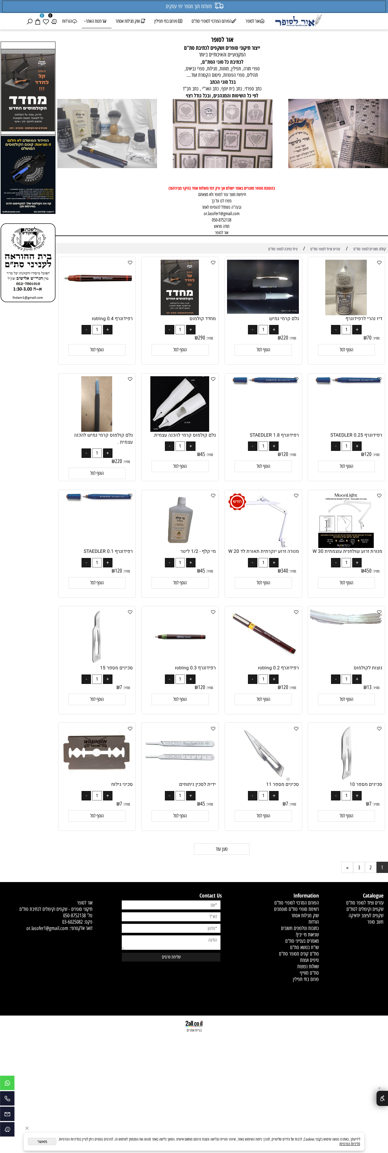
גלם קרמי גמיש (284, 318)
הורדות (67, 21)
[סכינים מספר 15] (97, 662)
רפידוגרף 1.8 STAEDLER (274, 435)
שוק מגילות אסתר (127, 21)
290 (201, 337)
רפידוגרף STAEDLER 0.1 (108, 551)
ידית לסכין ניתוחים (197, 784)
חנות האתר (94, 21)
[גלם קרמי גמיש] (263, 312)
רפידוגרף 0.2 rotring (278, 667)
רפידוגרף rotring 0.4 (112, 318)
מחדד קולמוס (202, 318)
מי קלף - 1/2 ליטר (198, 551)
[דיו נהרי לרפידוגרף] (346, 313)
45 (202, 454)
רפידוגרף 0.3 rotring (195, 667)
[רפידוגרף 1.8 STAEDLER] (263, 383)
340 (284, 570)
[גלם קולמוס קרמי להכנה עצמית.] (179, 430)
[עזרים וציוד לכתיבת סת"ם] (107, 134)
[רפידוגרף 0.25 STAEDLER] (346, 383)
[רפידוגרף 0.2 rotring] (263, 655)
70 (369, 337)
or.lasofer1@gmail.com (221, 213)
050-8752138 (74, 915)
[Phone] (7, 1100)
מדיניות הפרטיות (350, 1143)
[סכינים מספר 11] (263, 779)
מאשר (42, 1141)
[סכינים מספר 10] (346, 779)
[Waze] (54, 21)
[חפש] (29, 21)
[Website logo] (298, 21)
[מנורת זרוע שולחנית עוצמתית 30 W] (346, 546)
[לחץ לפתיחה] (28, 175)
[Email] (7, 1115)
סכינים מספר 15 (116, 667)
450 (368, 570)
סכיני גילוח (122, 784)
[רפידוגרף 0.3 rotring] (180, 662)
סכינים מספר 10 (366, 784)
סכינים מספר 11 (282, 784)
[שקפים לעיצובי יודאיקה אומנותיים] (223, 134)
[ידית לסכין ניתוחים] (180, 772)
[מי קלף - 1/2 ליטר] (180, 546)
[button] (346, 350)
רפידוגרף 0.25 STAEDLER (356, 435)
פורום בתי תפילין (165, 21)
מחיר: (376, 338)
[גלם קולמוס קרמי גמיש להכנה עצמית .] (96, 430)
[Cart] (37, 21)
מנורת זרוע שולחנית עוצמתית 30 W (347, 551)
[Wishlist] (45, 21)
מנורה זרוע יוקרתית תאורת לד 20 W (263, 551)
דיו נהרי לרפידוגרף (364, 318)
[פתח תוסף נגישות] (382, 1098)
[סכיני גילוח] (97, 778)
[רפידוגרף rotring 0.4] (97, 294)
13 (369, 687)
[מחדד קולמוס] (180, 313)
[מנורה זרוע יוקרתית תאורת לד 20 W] (263, 546)
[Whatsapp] (7, 1084)
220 (284, 337)
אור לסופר (253, 21)
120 (368, 454)
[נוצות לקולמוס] (346, 624)
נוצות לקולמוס (368, 667)
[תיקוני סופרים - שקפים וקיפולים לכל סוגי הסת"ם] (338, 134)
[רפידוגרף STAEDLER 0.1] (97, 499)
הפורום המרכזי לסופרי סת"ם (212, 21)
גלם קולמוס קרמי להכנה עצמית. (184, 435)
